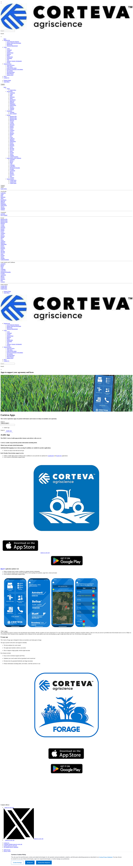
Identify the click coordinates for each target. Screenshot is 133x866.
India (11, 95)
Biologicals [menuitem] (9, 44)
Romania (12, 145)
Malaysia (12, 101)
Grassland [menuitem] (9, 50)
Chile (11, 163)
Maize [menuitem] (8, 55)
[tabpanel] (66, 534)
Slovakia (12, 148)
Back (5, 39)
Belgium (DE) (13, 119)
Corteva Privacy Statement (106, 857)
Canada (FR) (13, 181)
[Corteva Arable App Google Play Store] (66, 566)
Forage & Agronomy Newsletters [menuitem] (15, 69)
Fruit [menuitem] (8, 59)
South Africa (13, 90)
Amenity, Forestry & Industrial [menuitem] (14, 61)
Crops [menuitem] (5, 47)
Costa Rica (12, 166)
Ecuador (12, 169)
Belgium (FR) (13, 116)
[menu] (1, 1)
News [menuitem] (5, 76)
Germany (12, 130)
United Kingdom (14, 156)
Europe (8, 115)
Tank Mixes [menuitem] (6, 81)
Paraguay (12, 174)
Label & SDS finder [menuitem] (12, 68)
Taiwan (11, 106)
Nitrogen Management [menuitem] (12, 45)
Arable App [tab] (9, 430)
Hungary (12, 133)
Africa (8, 88)
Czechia (12, 123)
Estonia (11, 126)
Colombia (12, 165)
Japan (11, 98)
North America (10, 179)
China (11, 94)
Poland (11, 142)
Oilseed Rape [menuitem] (10, 52)
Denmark (12, 124)
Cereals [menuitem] (8, 51)
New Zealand (13, 113)
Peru (11, 176)
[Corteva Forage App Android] (66, 774)
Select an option (4, 423)
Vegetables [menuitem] (9, 58)
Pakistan (12, 102)
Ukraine (12, 155)
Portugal (12, 144)
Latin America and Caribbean (14, 158)
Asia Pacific (10, 91)
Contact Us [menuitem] (6, 77)
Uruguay (12, 177)
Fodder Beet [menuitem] (10, 57)
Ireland (2, 84)
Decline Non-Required (44, 862)
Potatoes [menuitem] (9, 54)
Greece (11, 131)
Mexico (12, 172)
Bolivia (11, 161)
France (11, 129)
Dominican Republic (15, 167)
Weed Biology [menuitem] (10, 73)
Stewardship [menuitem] (10, 70)
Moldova (12, 140)
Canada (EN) (13, 180)
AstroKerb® (51, 455)
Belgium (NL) (13, 117)
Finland (12, 127)
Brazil (11, 162)
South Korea (13, 105)
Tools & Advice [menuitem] (7, 64)
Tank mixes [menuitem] (9, 66)
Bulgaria (12, 120)
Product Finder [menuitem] (7, 80)
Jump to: (3, 421)
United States (13, 183)
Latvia (11, 137)
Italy (11, 136)
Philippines (12, 104)
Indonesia (12, 97)
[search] (1, 36)
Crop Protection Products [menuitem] (13, 41)
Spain (11, 151)
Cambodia (12, 92)
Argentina (12, 159)
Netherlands (13, 141)
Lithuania (12, 138)
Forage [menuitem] (8, 62)
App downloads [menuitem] (11, 72)
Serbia (11, 147)
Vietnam (12, 109)
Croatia (11, 122)
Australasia (9, 111)
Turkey (11, 154)
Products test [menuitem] (7, 40)
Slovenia (12, 149)
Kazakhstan (13, 99)
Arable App (6, 427)
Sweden (12, 152)
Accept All (30, 862)
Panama (12, 173)
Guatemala (12, 170)
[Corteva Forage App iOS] (66, 760)
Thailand (12, 108)
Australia (12, 112)
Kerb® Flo (59, 455)
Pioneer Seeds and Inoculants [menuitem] (14, 43)
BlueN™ (3, 568)
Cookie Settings (17, 862)
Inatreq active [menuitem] (10, 75)
